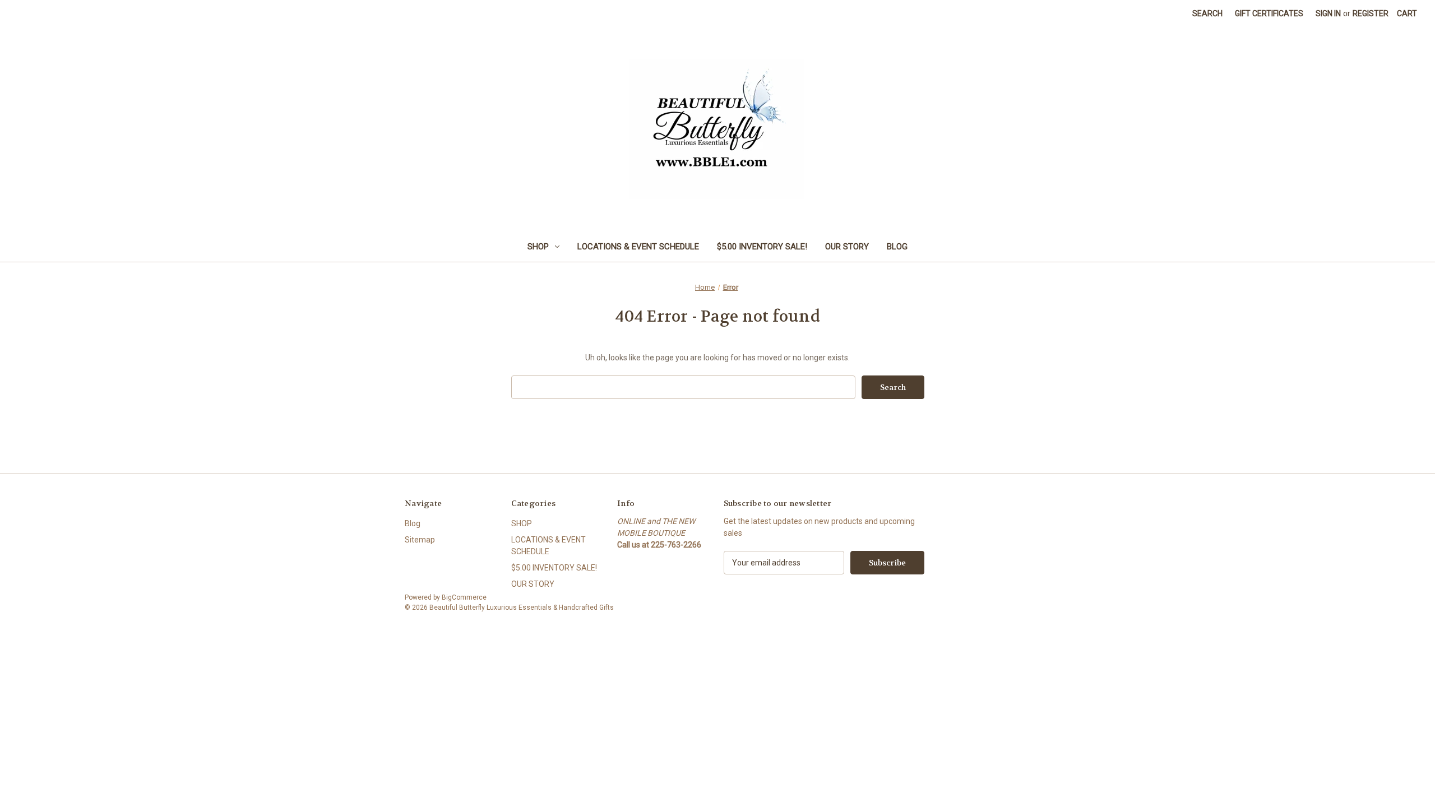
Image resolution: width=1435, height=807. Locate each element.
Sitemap (420, 539)
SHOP (538, 247)
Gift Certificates (1269, 13)
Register (1370, 13)
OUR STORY (847, 247)
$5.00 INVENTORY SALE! (762, 247)
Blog (897, 247)
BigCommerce (464, 597)
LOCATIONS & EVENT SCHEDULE (638, 247)
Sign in (1328, 13)
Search (1207, 13)
